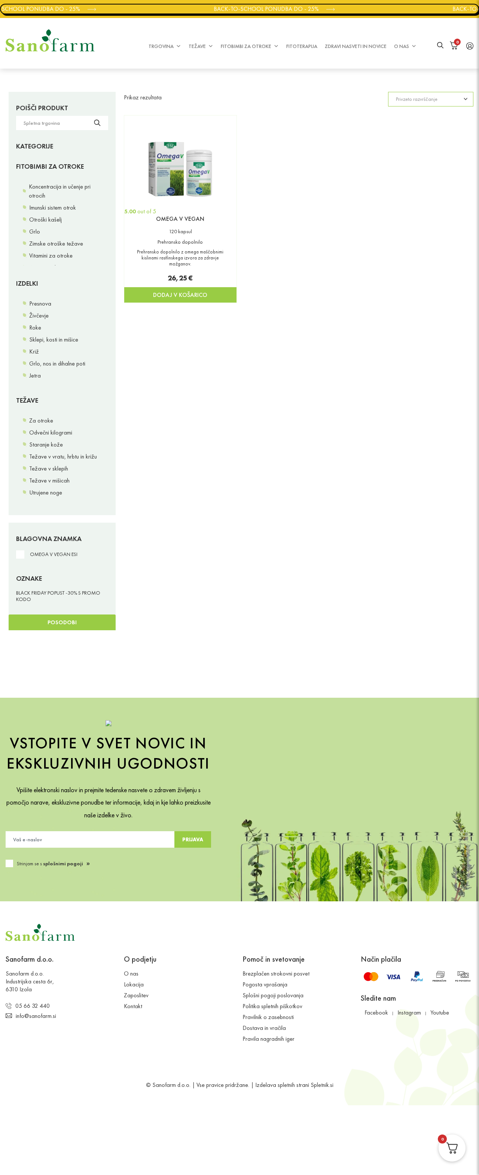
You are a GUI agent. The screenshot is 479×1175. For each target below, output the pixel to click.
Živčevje (39, 315)
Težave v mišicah (49, 480)
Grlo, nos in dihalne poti (57, 363)
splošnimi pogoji (63, 863)
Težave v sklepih (48, 468)
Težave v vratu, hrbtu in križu (63, 456)
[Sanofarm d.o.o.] (50, 40)
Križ (34, 351)
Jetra (35, 375)
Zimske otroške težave (56, 243)
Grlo (34, 231)
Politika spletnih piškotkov (272, 1006)
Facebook (376, 1012)
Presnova (40, 303)
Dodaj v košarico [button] (180, 295)
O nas (401, 46)
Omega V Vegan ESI (53, 554)
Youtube (439, 1012)
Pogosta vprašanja (264, 984)
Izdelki (27, 283)
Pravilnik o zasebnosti (268, 1017)
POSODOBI (62, 622)
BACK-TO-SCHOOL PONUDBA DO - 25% (262, 9)
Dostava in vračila (264, 1028)
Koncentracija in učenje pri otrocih (60, 191)
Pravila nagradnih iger (268, 1039)
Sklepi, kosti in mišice (53, 339)
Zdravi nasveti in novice (356, 46)
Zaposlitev (136, 995)
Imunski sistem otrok (52, 207)
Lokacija (134, 984)
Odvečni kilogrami (50, 432)
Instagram (409, 1012)
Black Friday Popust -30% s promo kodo (58, 596)
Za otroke (41, 420)
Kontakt (133, 1006)
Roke (35, 327)
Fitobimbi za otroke (246, 46)
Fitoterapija (301, 46)
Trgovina (161, 46)
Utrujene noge (45, 492)
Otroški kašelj (45, 219)
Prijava (192, 839)
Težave (197, 46)
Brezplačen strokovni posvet (275, 973)
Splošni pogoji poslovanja (272, 995)
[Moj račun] (469, 45)
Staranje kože (46, 444)
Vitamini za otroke (51, 255)
